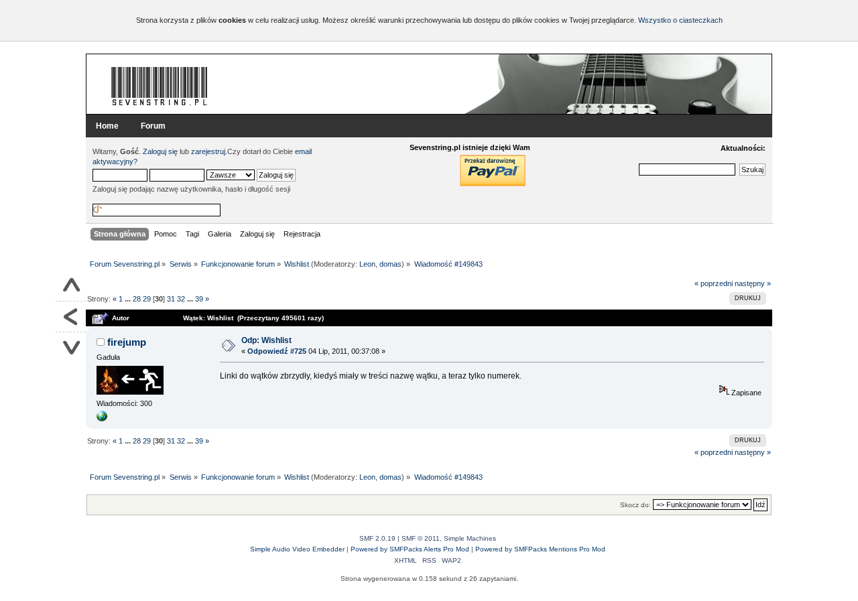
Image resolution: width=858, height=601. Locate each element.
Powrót (71, 317)
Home (107, 126)
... (129, 299)
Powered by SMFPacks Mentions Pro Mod (540, 549)
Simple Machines (470, 538)
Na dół (71, 347)
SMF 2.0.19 (377, 538)
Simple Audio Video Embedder (297, 549)
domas (390, 264)
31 (171, 299)
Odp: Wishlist (266, 340)
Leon (367, 264)
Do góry (71, 286)
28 (137, 299)
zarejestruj (208, 151)
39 (199, 299)
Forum (153, 126)
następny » (753, 283)
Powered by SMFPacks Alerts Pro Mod (410, 549)
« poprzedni (713, 283)
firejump (126, 342)
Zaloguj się (160, 151)
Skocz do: (635, 505)
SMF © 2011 (421, 538)
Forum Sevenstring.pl (160, 86)
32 (181, 299)
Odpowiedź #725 (276, 351)
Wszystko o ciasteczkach (680, 20)
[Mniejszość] (102, 419)
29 (147, 299)
